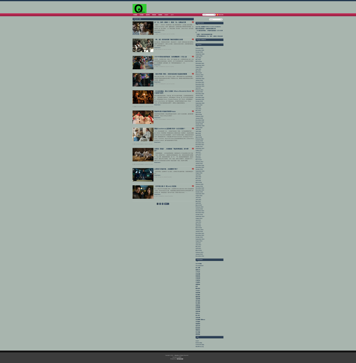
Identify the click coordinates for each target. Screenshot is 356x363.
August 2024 (199, 56)
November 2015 (200, 190)
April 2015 (198, 203)
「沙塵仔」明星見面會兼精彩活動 (204, 34)
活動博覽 (198, 298)
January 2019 (199, 118)
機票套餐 (198, 296)
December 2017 (200, 142)
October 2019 (199, 101)
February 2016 (199, 184)
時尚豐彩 (135, 14)
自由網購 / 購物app (200, 319)
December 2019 (200, 97)
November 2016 (200, 167)
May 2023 (198, 71)
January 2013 (199, 254)
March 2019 (199, 114)
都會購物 (160, 14)
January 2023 (199, 76)
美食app (198, 313)
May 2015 (198, 201)
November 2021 (200, 84)
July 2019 (198, 107)
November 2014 (200, 212)
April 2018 (198, 135)
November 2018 (200, 122)
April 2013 (198, 248)
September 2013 (200, 239)
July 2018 (198, 129)
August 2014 (199, 218)
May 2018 (198, 133)
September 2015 (200, 193)
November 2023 (200, 63)
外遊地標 (198, 278)
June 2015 (198, 199)
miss (157, 34)
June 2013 (198, 244)
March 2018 (199, 137)
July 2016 (198, 175)
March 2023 (199, 73)
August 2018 (199, 127)
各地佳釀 (198, 274)
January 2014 (199, 231)
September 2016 (200, 171)
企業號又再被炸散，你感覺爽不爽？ (166, 169)
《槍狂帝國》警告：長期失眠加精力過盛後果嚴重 (170, 74)
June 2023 (198, 69)
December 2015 (200, 188)
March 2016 (199, 182)
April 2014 (198, 226)
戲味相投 (198, 288)
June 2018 (198, 131)
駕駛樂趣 (198, 334)
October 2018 (199, 124)
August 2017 (199, 150)
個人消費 (198, 267)
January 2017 (199, 163)
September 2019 (200, 103)
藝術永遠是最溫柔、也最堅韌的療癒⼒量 (206, 28)
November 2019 (200, 99)
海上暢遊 (198, 303)
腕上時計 (198, 315)
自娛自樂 (198, 317)
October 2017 (199, 146)
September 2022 (200, 78)
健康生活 (198, 269)
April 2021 (198, 88)
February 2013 (199, 252)
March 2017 (199, 159)
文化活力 (166, 14)
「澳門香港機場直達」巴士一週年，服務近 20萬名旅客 (209, 36)
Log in (197, 341)
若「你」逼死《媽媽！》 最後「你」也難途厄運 (170, 22)
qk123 (172, 14)
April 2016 (198, 180)
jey (157, 83)
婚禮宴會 (198, 284)
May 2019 (198, 110)
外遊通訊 (198, 282)
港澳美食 (198, 305)
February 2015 (199, 207)
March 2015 (199, 205)
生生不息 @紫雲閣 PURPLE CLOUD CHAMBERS (208, 26)
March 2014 (199, 227)
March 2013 (199, 250)
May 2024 (198, 59)
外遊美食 (198, 280)
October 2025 (199, 52)
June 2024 (198, 57)
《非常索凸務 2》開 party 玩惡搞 (165, 186)
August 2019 (199, 105)
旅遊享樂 (148, 14)
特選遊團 (198, 307)
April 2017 (198, 158)
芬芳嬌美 (141, 14)
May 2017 (198, 156)
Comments (200, 344)
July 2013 (198, 243)
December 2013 (200, 233)
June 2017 (198, 154)
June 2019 (198, 108)
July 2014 (198, 220)
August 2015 (199, 195)
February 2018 (199, 139)
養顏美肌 (198, 330)
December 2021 (200, 82)
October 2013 (199, 237)
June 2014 (198, 222)
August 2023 (199, 67)
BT (156, 49)
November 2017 (200, 144)
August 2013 (199, 241)
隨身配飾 (198, 328)
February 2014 (199, 229)
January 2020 (199, 95)
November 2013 (200, 235)
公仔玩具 (198, 272)
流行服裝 (198, 301)
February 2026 (199, 48)
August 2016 (199, 173)
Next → (167, 203)
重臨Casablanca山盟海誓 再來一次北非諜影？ (169, 128)
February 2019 (199, 116)
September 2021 (200, 86)
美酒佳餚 (154, 14)
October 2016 (199, 169)
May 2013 (198, 246)
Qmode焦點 (199, 263)
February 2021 (199, 90)
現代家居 (198, 309)
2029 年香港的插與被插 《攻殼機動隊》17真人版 (170, 57)
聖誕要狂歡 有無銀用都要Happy (165, 111)
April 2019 (198, 112)
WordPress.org (200, 346)
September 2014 (200, 216)
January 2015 (199, 209)
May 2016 (198, 178)
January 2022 (199, 80)
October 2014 (199, 214)
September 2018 (200, 125)
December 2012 (200, 256)
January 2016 (199, 186)
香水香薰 (198, 332)
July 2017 (198, 152)
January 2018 (199, 141)
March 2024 (199, 61)
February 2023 (199, 74)
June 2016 (198, 176)
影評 (197, 286)
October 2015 (199, 192)
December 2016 (200, 165)
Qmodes (177, 355)
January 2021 (199, 91)
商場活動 (198, 276)
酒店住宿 (198, 325)
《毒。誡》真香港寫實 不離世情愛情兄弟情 (168, 39)
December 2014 (200, 210)
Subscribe (221, 14)
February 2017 (199, 161)
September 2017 (200, 148)
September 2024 (200, 54)
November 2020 (200, 93)
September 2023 (200, 65)
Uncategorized (199, 265)
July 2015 (198, 197)
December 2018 (200, 120)
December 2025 (200, 50)
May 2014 (198, 224)
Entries (199, 342)
